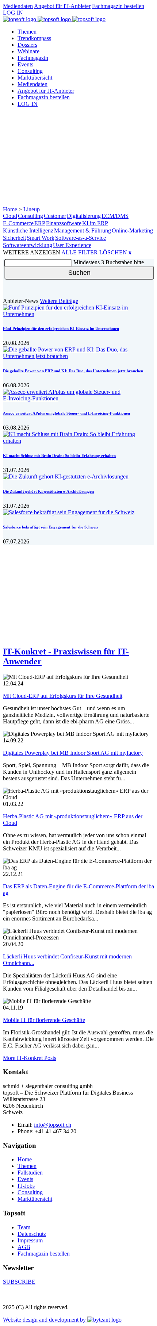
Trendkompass (34, 38)
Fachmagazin (33, 58)
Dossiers (27, 45)
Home (10, 209)
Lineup (31, 209)
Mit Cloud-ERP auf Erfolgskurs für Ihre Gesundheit (62, 696)
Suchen (79, 272)
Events (25, 64)
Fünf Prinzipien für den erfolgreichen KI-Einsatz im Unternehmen (61, 328)
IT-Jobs (26, 1186)
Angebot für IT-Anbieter (62, 6)
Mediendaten (18, 6)
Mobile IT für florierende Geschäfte (44, 1020)
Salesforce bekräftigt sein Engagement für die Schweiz (50, 527)
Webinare (28, 51)
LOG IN (13, 12)
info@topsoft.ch (52, 1125)
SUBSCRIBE (19, 1282)
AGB (24, 1247)
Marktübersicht (35, 77)
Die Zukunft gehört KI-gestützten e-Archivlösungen (48, 491)
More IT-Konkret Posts (29, 1058)
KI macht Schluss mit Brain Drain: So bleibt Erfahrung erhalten (59, 455)
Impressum (30, 1240)
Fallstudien (30, 1172)
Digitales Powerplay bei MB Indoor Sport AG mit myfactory (73, 753)
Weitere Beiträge (59, 301)
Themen (27, 31)
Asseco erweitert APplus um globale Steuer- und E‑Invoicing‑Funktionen (66, 413)
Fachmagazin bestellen (118, 6)
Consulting (30, 71)
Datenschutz (32, 1234)
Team (24, 1227)
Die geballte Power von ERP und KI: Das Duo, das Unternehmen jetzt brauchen (73, 371)
